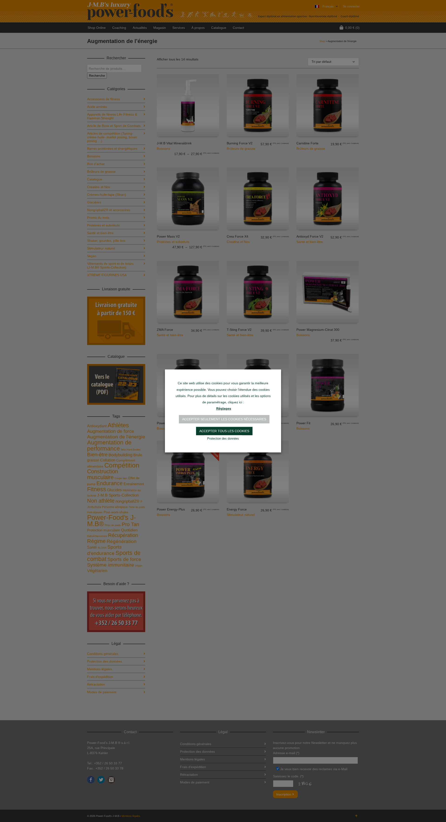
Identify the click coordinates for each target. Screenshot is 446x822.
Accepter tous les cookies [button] (224, 431)
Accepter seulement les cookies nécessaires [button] (224, 419)
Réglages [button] (223, 409)
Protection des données (223, 439)
